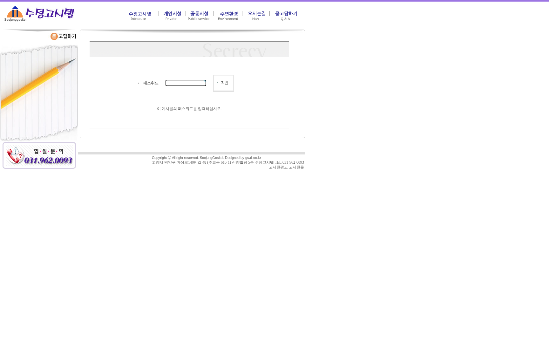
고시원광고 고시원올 (286, 167)
